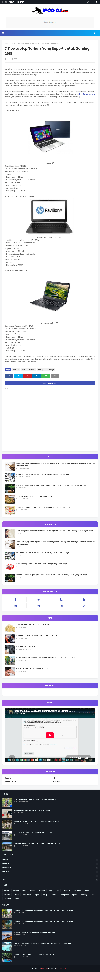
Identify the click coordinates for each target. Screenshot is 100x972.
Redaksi (8, 778)
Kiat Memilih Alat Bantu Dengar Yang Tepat (33, 668)
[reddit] (16, 605)
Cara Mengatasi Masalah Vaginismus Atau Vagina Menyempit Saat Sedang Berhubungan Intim (54, 530)
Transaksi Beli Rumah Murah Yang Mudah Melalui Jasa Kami (37, 843)
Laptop (40, 370)
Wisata (50, 880)
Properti (37, 895)
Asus (23, 370)
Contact (20, 2)
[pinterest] (96, 2)
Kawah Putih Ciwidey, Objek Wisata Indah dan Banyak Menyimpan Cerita (43, 943)
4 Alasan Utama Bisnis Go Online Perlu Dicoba (32, 810)
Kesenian (77, 891)
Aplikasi (16, 370)
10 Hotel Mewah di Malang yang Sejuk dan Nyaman (34, 932)
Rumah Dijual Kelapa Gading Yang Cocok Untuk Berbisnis (36, 821)
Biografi (16, 891)
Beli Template (10, 781)
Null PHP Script (62, 969)
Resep (45, 895)
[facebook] (83, 2)
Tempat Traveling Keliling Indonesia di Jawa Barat (34, 954)
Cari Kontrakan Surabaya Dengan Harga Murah (33, 832)
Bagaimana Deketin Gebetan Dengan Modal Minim (36, 635)
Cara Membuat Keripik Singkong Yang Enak (33, 624)
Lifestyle (50, 872)
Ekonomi (33, 891)
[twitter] (88, 2)
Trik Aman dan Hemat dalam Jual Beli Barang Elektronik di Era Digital (43, 474)
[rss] (61, 599)
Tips (92, 895)
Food (50, 891)
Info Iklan (54, 778)
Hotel (57, 891)
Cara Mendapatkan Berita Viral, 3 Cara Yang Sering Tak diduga (41, 564)
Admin (8, 59)
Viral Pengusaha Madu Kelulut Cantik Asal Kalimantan (35, 799)
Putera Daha (55, 781)
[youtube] (84, 605)
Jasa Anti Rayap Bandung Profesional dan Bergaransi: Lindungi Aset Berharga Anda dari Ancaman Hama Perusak (55, 464)
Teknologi (14, 43)
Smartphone (64, 895)
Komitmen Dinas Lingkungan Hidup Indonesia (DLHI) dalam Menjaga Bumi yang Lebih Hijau (52, 485)
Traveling (7, 899)
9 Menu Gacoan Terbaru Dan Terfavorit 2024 (34, 496)
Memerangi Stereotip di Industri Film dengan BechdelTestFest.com (43, 507)
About (11, 2)
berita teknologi (87, 94)
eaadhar (44, 969)
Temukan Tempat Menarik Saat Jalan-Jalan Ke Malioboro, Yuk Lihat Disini (45, 657)
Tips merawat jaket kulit (25, 646)
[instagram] (92, 2)
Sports (74, 895)
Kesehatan (50, 868)
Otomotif (16, 895)
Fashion (50, 864)
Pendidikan (27, 895)
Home (4, 2)
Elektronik (32, 370)
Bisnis (50, 860)
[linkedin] (84, 599)
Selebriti (53, 895)
